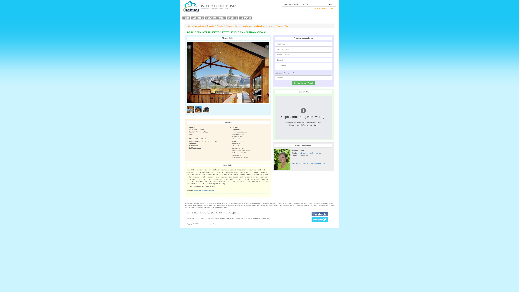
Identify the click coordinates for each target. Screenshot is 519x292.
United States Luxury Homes (196, 218)
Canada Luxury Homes (214, 218)
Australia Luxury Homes (231, 218)
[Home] (214, 7)
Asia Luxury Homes (262, 218)
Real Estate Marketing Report (201, 213)
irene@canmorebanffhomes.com (309, 153)
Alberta (220, 26)
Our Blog (232, 18)
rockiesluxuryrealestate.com (204, 191)
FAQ (220, 213)
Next (267, 47)
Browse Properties (215, 18)
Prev (189, 47)
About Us (215, 213)
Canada (210, 26)
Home (186, 18)
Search (331, 4)
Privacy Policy (228, 213)
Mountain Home (233, 26)
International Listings (195, 26)
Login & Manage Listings (324, 8)
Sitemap (236, 213)
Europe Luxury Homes (247, 218)
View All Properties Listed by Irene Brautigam (308, 164)
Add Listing (197, 18)
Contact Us (245, 18)
